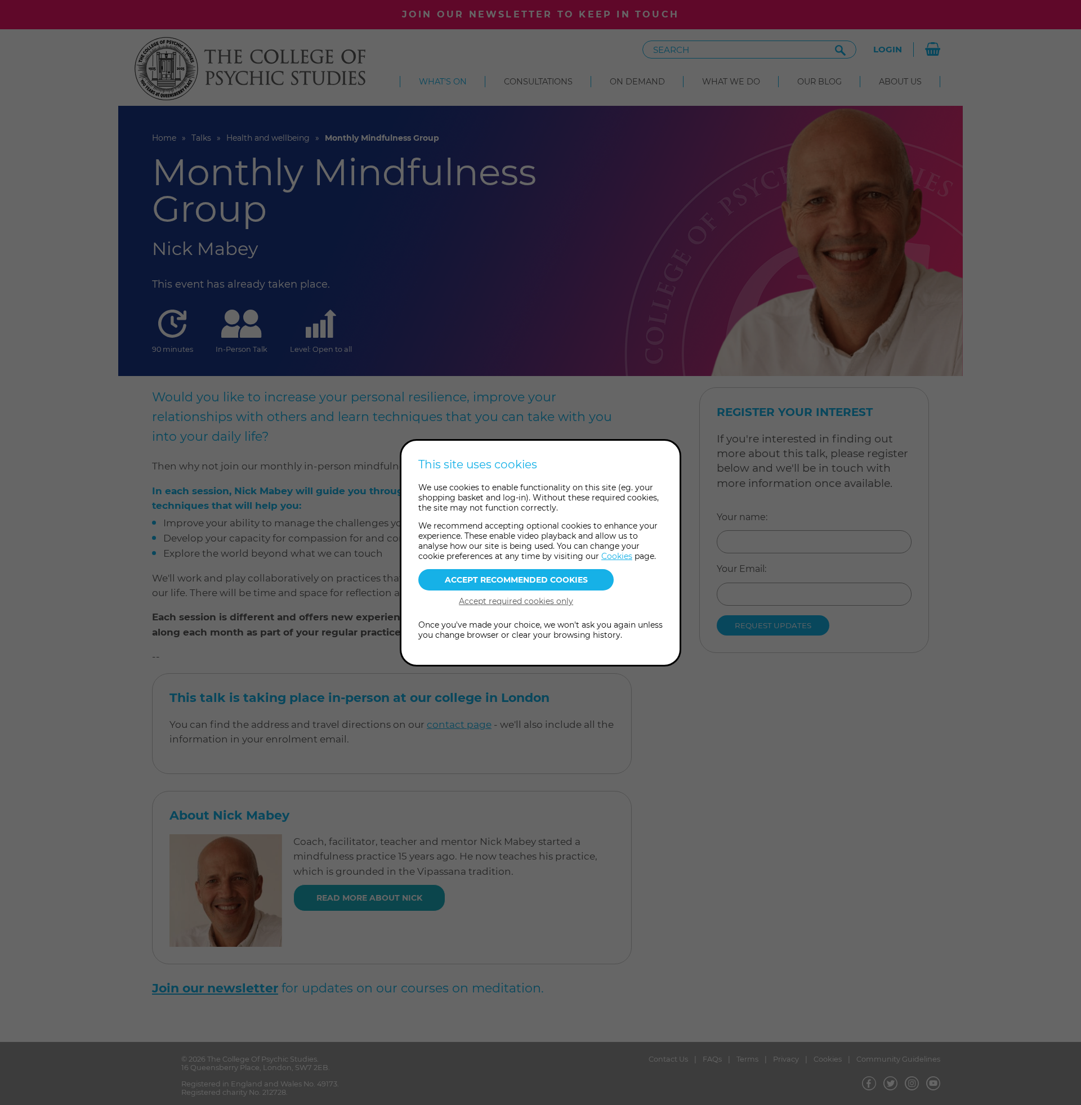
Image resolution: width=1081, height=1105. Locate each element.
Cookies (616, 556)
